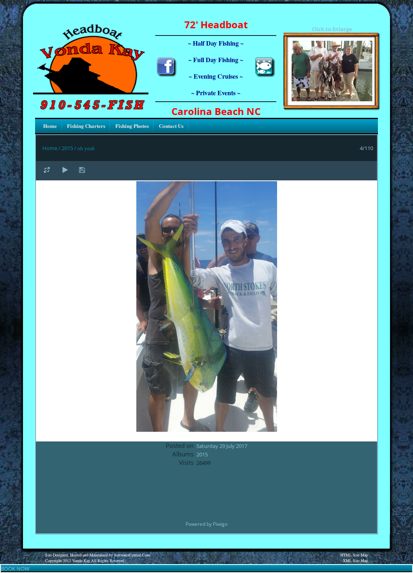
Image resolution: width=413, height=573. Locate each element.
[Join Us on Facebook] (167, 75)
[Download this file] (81, 169)
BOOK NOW (15, 568)
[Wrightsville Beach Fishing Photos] (265, 75)
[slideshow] (64, 169)
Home (49, 148)
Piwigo (220, 524)
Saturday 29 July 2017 (221, 446)
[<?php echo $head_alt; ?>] (332, 99)
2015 (67, 148)
